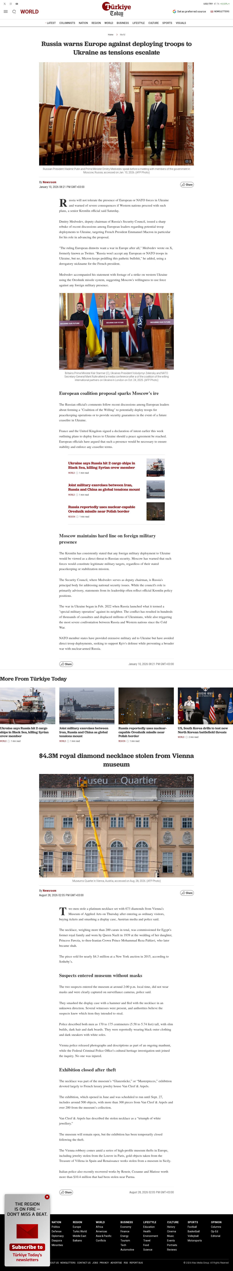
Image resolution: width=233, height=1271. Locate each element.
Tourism (125, 1240)
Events (171, 1240)
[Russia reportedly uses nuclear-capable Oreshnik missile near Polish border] (156, 511)
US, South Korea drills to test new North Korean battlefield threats (203, 730)
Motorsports (195, 1240)
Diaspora (57, 1240)
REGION (96, 23)
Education (149, 1227)
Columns (216, 1227)
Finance (125, 1231)
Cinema (171, 1231)
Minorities (57, 1245)
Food (146, 1245)
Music (170, 1236)
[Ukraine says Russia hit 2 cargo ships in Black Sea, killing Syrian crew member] (156, 468)
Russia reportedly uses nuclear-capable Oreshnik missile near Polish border (101, 509)
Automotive (127, 1250)
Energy (125, 1236)
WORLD (108, 23)
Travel (146, 1240)
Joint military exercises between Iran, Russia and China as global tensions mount (104, 487)
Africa (99, 1227)
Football (192, 1227)
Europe (77, 1227)
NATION (83, 23)
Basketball (194, 1231)
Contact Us (83, 1263)
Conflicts (101, 1240)
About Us (53, 1263)
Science (147, 1250)
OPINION (216, 1222)
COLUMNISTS (67, 23)
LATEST (51, 23)
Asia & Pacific (103, 1236)
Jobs (95, 1263)
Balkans (77, 1240)
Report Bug (136, 1263)
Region (71, 516)
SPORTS (167, 23)
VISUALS (181, 23)
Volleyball (193, 1236)
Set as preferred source (191, 11)
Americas (101, 1231)
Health (147, 1231)
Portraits (172, 1245)
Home (110, 35)
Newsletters (67, 1263)
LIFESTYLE (139, 23)
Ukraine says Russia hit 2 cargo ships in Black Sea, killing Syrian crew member (101, 465)
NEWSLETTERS (221, 12)
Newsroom (49, 182)
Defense (57, 1231)
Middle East (79, 1236)
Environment (150, 1236)
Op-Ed (214, 1231)
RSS (126, 1263)
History (171, 1227)
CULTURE (153, 23)
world (29, 11)
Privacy (104, 1263)
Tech (123, 1245)
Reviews (172, 1250)
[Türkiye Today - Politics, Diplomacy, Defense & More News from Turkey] (116, 9)
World (122, 35)
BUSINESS (123, 23)
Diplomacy (58, 1236)
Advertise (116, 1263)
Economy (126, 1227)
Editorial (215, 1236)
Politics (56, 1227)
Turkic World (80, 1231)
